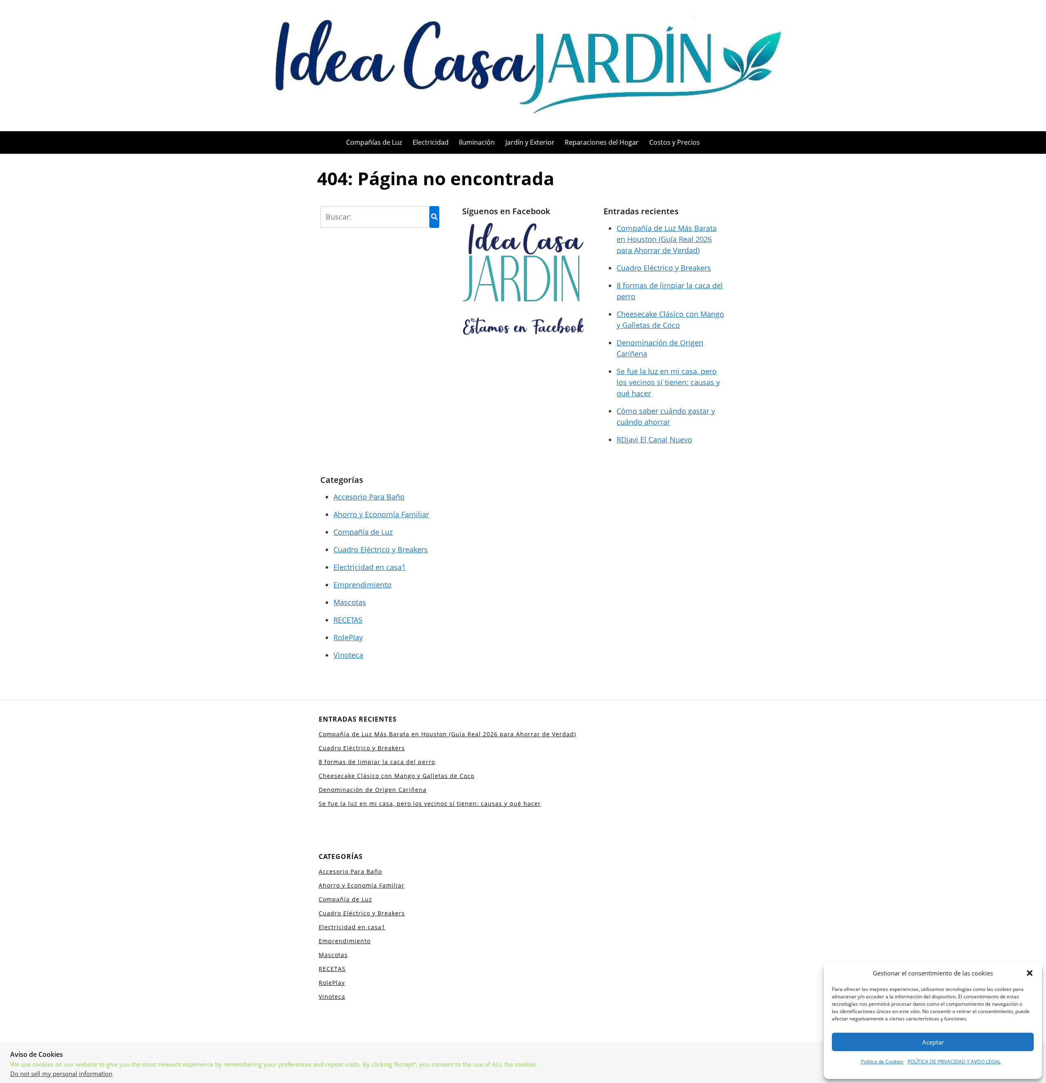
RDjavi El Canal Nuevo (654, 439)
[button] (1030, 973)
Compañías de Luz (374, 142)
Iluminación (477, 142)
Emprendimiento (362, 585)
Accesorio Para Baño (369, 497)
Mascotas (349, 602)
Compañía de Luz (363, 532)
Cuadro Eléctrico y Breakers (664, 268)
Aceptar (933, 1042)
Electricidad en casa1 (369, 567)
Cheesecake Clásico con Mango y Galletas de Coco (396, 776)
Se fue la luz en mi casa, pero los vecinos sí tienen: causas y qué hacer (668, 382)
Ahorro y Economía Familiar (381, 514)
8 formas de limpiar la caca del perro (377, 762)
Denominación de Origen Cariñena (373, 790)
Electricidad (431, 142)
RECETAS (347, 620)
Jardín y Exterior (529, 142)
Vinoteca (348, 655)
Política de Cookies (882, 1061)
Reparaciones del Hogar (602, 142)
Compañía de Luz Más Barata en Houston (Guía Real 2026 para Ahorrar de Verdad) (667, 239)
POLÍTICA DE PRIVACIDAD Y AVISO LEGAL (954, 1061)
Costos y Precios (674, 142)
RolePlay (348, 637)
